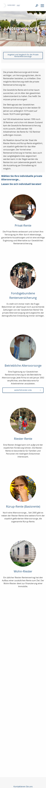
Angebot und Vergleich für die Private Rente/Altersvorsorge (23, 55)
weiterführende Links (23, 390)
